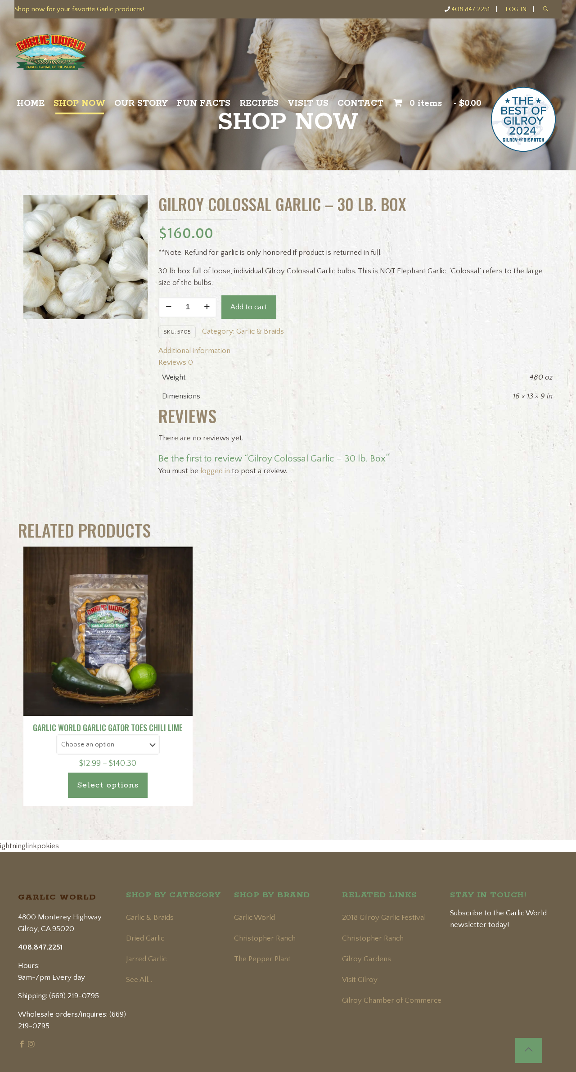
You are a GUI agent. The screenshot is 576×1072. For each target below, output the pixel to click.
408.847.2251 (470, 9)
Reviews (175, 362)
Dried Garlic (145, 938)
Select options (108, 785)
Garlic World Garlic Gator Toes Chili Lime (108, 727)
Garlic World (254, 918)
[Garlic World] (66, 56)
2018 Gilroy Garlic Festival (384, 918)
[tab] (355, 351)
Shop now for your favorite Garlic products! (79, 9)
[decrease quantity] (168, 307)
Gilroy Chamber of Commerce (391, 1000)
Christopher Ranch (265, 938)
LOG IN (515, 9)
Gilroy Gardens (366, 959)
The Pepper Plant (262, 959)
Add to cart (248, 307)
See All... (139, 980)
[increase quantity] (207, 307)
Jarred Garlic (146, 959)
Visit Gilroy (360, 980)
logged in (215, 471)
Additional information (194, 351)
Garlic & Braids (260, 331)
